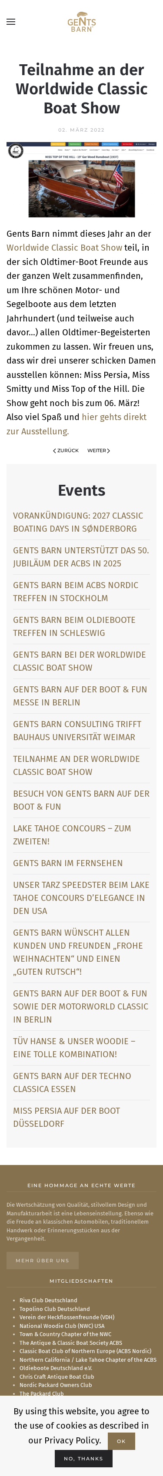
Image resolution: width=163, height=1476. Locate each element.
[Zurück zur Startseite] (81, 21)
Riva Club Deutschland (48, 1300)
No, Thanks (83, 1459)
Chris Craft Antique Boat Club (57, 1376)
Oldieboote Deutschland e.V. (56, 1368)
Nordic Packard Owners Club (56, 1385)
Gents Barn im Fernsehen (68, 863)
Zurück (68, 450)
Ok (121, 1441)
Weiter (96, 450)
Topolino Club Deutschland (55, 1309)
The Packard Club (42, 1393)
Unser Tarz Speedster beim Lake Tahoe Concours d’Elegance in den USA (81, 898)
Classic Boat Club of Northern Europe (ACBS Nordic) (85, 1351)
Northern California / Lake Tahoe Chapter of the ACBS (88, 1360)
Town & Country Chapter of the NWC (65, 1334)
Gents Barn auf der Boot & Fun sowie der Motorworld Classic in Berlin (80, 1006)
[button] (11, 21)
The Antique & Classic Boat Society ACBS (71, 1343)
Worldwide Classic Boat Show (64, 247)
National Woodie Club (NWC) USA (62, 1326)
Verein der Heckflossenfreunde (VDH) (67, 1317)
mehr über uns (43, 1261)
